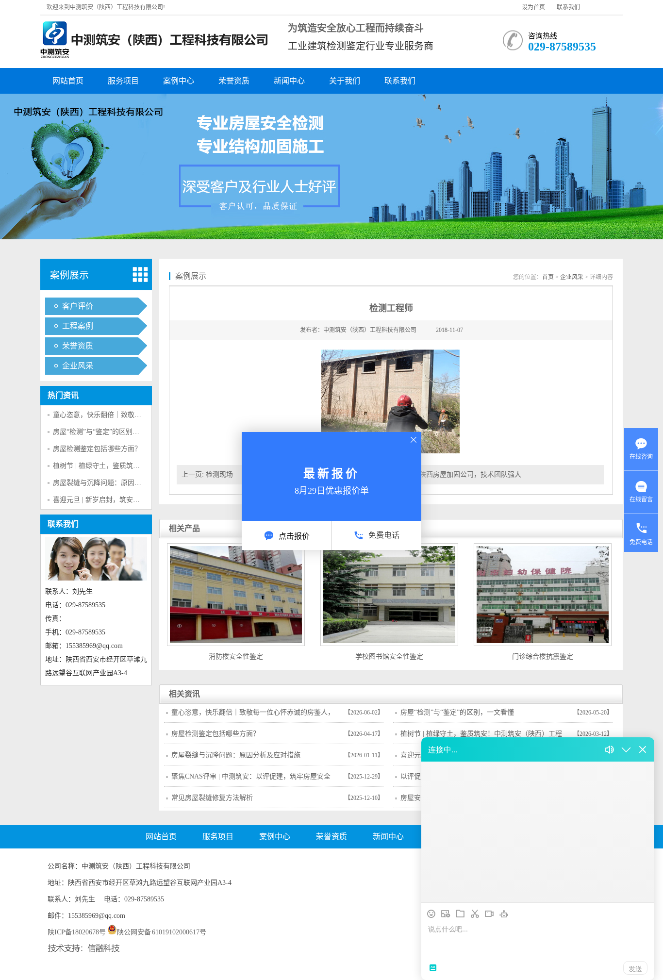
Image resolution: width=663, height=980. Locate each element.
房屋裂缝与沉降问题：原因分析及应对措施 (117, 482)
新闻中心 (289, 81)
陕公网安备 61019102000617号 (162, 932)
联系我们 (568, 7)
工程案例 (77, 326)
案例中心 (178, 81)
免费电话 (383, 535)
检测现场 (219, 474)
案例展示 (69, 275)
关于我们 (344, 81)
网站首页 (67, 81)
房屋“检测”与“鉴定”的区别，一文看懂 (109, 431)
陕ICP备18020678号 (77, 932)
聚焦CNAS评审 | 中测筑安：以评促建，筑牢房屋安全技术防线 (251, 779)
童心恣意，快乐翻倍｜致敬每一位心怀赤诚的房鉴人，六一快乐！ (252, 715)
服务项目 (123, 81)
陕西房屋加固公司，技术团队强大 (470, 474)
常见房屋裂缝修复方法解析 (212, 797)
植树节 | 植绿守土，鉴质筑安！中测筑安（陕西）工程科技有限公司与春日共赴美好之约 (481, 737)
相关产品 (184, 528)
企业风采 (77, 366)
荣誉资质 (233, 81)
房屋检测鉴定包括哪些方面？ (97, 448)
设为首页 (533, 7)
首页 (548, 277)
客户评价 (77, 306)
